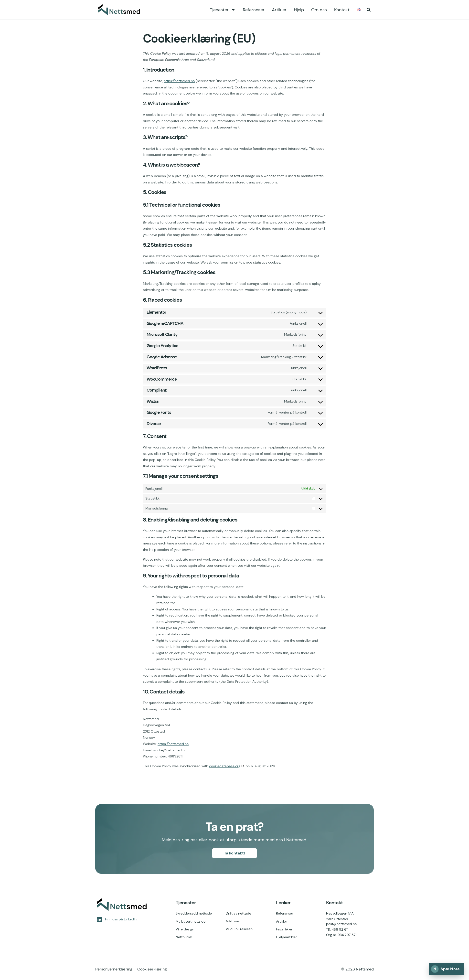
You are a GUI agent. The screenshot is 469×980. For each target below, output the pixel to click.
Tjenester (219, 10)
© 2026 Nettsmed (357, 969)
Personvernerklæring (113, 969)
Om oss (319, 10)
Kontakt (342, 10)
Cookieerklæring (152, 969)
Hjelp (299, 10)
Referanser (254, 10)
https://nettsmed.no (179, 81)
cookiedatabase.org (224, 766)
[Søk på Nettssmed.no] (369, 10)
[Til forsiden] (119, 10)
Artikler (279, 10)
